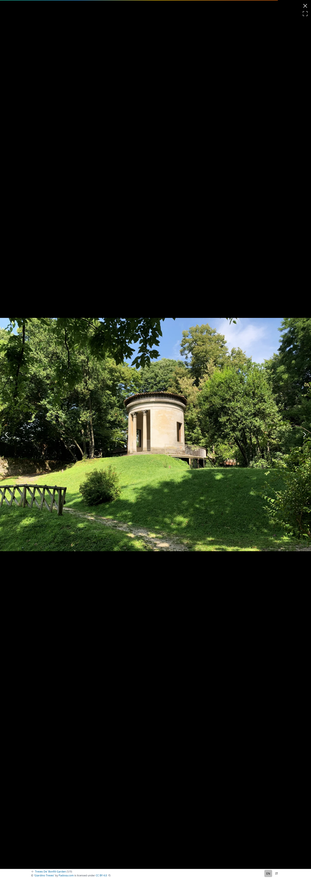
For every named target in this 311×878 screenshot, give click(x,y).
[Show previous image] (6, 434)
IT (276, 873)
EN (268, 873)
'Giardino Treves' (44, 875)
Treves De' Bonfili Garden (53, 871)
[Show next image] (304, 434)
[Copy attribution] (109, 875)
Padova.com (66, 875)
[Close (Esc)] (305, 6)
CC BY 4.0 (101, 875)
